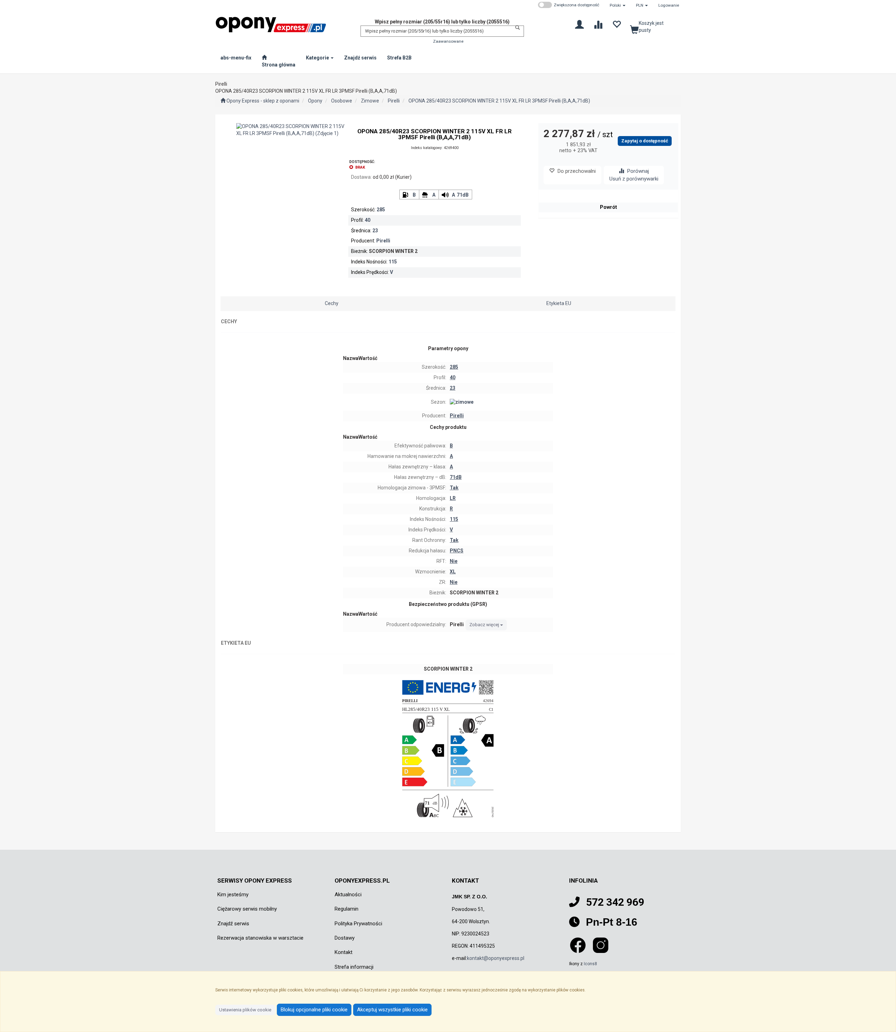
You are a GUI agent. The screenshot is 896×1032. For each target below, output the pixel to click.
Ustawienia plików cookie (245, 1009)
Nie (453, 561)
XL (453, 571)
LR (453, 498)
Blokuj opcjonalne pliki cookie (314, 1009)
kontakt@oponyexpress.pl (495, 958)
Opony (315, 101)
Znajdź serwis (233, 923)
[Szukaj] (516, 27)
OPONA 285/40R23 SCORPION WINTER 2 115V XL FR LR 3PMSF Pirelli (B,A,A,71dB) (499, 101)
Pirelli (394, 101)
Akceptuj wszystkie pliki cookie (392, 1009)
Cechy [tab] (331, 303)
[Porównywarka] (598, 23)
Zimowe (370, 101)
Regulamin (346, 909)
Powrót (608, 207)
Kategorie (318, 58)
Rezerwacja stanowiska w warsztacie (260, 938)
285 (381, 209)
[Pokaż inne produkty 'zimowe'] (500, 402)
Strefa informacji (354, 967)
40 (367, 220)
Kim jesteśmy (232, 894)
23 (375, 230)
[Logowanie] (579, 23)
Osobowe (341, 101)
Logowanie (668, 5)
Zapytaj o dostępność (644, 140)
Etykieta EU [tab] (558, 303)
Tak (454, 487)
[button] (617, 5)
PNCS (456, 550)
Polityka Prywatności (358, 923)
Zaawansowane (448, 41)
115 (392, 261)
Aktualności (348, 894)
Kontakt (343, 952)
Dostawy (345, 938)
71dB (463, 195)
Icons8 (590, 963)
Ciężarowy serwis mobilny (247, 909)
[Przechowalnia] (616, 23)
